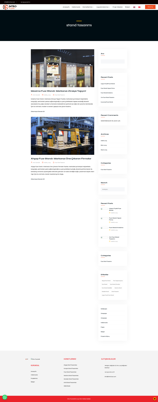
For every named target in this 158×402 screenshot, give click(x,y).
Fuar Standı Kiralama (107, 93)
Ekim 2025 (104, 145)
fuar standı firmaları (115, 284)
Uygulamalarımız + (102, 7)
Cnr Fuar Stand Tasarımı (107, 97)
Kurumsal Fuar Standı (107, 102)
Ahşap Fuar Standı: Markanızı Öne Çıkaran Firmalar (61, 158)
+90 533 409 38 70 (25, 2)
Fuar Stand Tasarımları (70, 372)
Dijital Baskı (67, 386)
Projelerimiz (34, 378)
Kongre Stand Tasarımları (71, 368)
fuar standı (104, 284)
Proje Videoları (118, 7)
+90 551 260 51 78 (109, 372)
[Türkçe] (138, 7)
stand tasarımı (115, 291)
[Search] (123, 188)
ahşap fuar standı (106, 280)
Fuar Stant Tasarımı (60, 95)
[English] (133, 7)
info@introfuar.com (9, 2)
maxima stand (118, 288)
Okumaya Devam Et (38, 111)
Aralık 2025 (104, 140)
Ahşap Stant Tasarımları (70, 365)
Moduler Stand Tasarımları (71, 379)
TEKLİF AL (150, 7)
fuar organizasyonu (118, 280)
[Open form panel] (154, 398)
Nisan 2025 (104, 150)
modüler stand (105, 291)
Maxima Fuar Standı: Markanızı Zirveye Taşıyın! (58, 91)
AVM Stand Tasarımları (70, 382)
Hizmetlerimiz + (88, 7)
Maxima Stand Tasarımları (71, 375)
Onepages (104, 313)
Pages (102, 327)
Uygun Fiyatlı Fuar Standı (108, 83)
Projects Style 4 (105, 336)
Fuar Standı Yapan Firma (108, 88)
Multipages (104, 309)
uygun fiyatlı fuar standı (108, 295)
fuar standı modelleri (107, 288)
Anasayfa (66, 7)
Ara (102, 54)
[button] (4, 397)
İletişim (127, 7)
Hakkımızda (76, 7)
